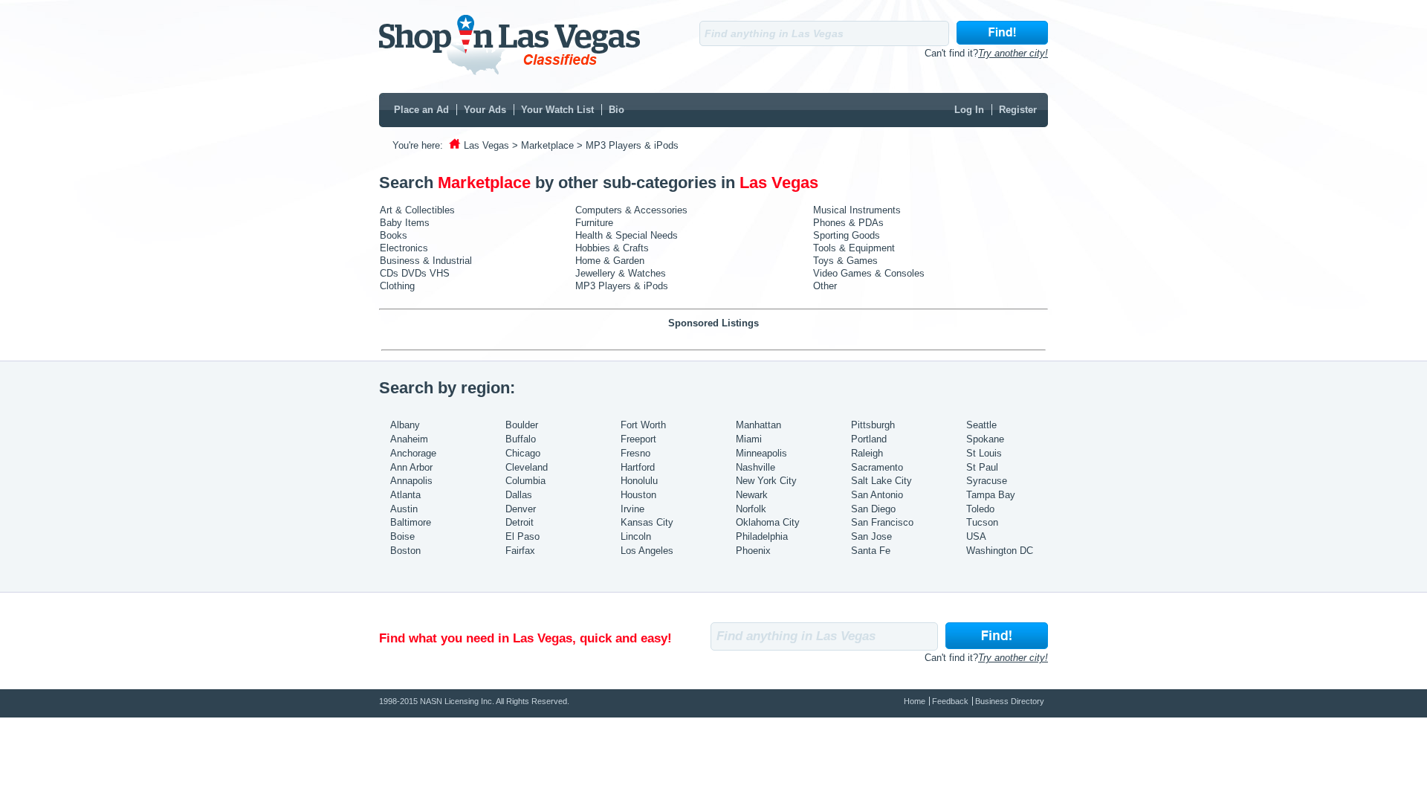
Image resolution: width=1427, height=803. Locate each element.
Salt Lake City (881, 480)
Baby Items (405, 222)
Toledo (980, 509)
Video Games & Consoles (869, 273)
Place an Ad (421, 109)
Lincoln (636, 536)
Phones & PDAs (848, 222)
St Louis (984, 453)
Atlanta (405, 494)
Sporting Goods (846, 235)
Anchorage (413, 453)
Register (1018, 109)
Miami (749, 439)
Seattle (981, 424)
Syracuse (986, 480)
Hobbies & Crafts (612, 248)
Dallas (518, 494)
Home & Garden (609, 260)
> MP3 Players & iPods (628, 145)
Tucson (982, 522)
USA (976, 536)
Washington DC (999, 550)
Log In (969, 109)
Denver (520, 509)
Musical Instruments (857, 210)
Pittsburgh (873, 424)
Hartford (638, 467)
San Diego (873, 509)
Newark (752, 494)
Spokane (985, 439)
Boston (405, 550)
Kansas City (647, 522)
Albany (405, 424)
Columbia (525, 480)
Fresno (635, 453)
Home (914, 701)
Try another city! (1013, 53)
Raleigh (867, 453)
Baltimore (410, 522)
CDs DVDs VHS (415, 273)
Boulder (521, 424)
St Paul (982, 467)
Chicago (522, 453)
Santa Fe (870, 550)
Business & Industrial (426, 260)
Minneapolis (761, 453)
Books (393, 235)
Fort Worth (643, 424)
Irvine (632, 509)
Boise (402, 536)
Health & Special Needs (626, 235)
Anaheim (409, 439)
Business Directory (1009, 701)
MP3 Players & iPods (621, 285)
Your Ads (485, 109)
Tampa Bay (990, 494)
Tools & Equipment (854, 248)
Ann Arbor (411, 467)
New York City (766, 480)
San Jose (871, 536)
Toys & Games (845, 260)
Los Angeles (647, 550)
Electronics (404, 248)
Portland (869, 439)
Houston (638, 494)
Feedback (950, 701)
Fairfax (520, 550)
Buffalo (520, 439)
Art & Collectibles (417, 210)
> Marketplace (543, 145)
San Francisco (882, 522)
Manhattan (758, 424)
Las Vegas (486, 145)
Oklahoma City (768, 522)
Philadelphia (762, 536)
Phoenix (753, 550)
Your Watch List (557, 109)
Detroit (519, 522)
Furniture (594, 222)
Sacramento (877, 467)
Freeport (638, 439)
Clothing (397, 285)
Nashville (755, 467)
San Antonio (877, 494)
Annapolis (411, 480)
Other (825, 285)
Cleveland (526, 467)
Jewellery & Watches (620, 273)
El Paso (522, 536)
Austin (404, 509)
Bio (616, 109)
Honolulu (639, 480)
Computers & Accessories (631, 210)
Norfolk (751, 509)
